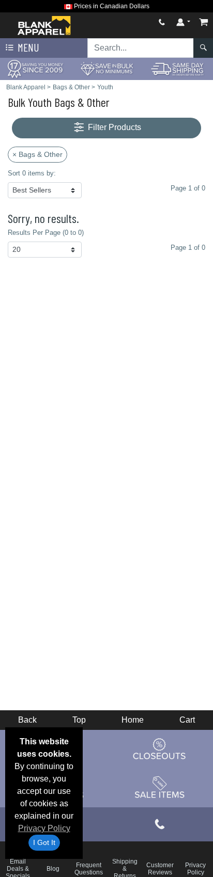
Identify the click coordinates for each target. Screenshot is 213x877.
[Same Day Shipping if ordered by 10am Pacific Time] (177, 68)
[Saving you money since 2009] (35, 68)
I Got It (44, 842)
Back (27, 719)
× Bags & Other (37, 154)
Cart (187, 719)
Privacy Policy (44, 828)
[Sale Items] (160, 788)
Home (132, 719)
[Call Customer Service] (162, 21)
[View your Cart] (204, 21)
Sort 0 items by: (32, 173)
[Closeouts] (160, 749)
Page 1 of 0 (188, 247)
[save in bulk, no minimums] (106, 68)
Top (79, 719)
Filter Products (113, 127)
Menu (27, 47)
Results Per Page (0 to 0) (46, 232)
